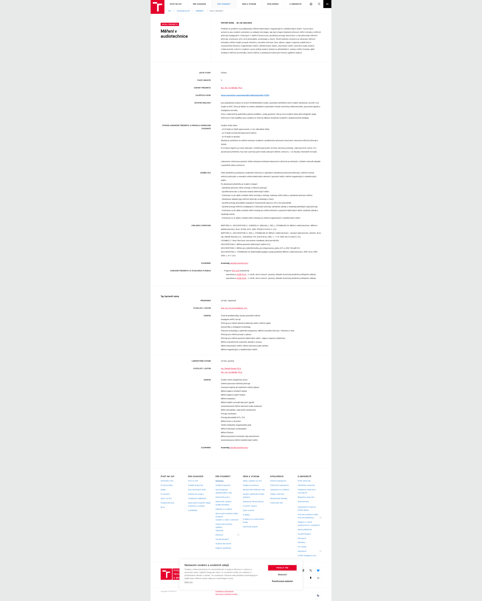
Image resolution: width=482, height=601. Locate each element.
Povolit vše (282, 568)
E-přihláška (192, 510)
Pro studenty (224, 4)
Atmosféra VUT (167, 481)
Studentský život (167, 503)
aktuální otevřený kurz (239, 263)
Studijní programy (195, 485)
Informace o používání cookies (226, 594)
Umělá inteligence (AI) (307, 555)
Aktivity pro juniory (196, 494)
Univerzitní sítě (276, 503)
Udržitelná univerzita (306, 485)
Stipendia (219, 530)
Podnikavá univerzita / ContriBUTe (307, 491)
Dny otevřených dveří (197, 489)
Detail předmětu (216, 11)
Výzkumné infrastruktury (253, 501)
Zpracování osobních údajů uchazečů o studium (199, 504)
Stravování (165, 494)
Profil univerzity (304, 481)
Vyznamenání (303, 501)
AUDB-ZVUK (241, 278)
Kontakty (301, 542)
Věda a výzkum (249, 4)
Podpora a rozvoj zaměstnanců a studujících (309, 523)
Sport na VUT (166, 498)
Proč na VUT (193, 481)
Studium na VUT (183, 11)
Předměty (200, 11)
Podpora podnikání (223, 548)
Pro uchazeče (199, 4)
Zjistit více (189, 582)
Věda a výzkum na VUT (252, 481)
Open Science (248, 510)
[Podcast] (311, 578)
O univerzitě (295, 4)
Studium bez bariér (223, 543)
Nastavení (282, 574)
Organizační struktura (307, 507)
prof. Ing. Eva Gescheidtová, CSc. (234, 308)
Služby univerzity (277, 494)
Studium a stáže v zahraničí (227, 520)
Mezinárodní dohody (278, 498)
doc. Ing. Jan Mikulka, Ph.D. (231, 88)
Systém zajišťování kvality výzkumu (253, 495)
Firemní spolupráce (278, 481)
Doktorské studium (223, 501)
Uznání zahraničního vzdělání (224, 525)
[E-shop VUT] (318, 578)
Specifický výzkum (250, 526)
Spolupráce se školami (279, 489)
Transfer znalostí (250, 506)
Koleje (163, 489)
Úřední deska (303, 510)
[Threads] (303, 570)
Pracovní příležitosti (309, 517)
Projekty (246, 514)
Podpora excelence (251, 485)
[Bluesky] (318, 570)
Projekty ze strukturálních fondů (253, 520)
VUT (169, 11)
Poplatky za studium (224, 509)
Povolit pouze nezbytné (282, 581)
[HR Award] (318, 595)
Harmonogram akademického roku (224, 491)
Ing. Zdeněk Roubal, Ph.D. (231, 368)
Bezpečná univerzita (306, 497)
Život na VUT (176, 4)
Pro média (302, 547)
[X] (311, 570)
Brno (163, 507)
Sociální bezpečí (222, 539)
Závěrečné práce (223, 497)
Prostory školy (167, 485)
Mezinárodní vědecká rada (254, 489)
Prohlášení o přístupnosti (225, 591)
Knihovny (222, 534)
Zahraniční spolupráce (279, 485)
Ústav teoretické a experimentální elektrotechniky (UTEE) (245, 95)
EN (327, 4)
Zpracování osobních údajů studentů (227, 515)
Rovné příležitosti (305, 529)
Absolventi (305, 551)
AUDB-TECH (241, 274)
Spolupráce (273, 4)
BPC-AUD (236, 270)
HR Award (302, 538)
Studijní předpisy (222, 504)
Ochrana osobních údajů (308, 514)
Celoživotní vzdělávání (197, 498)
